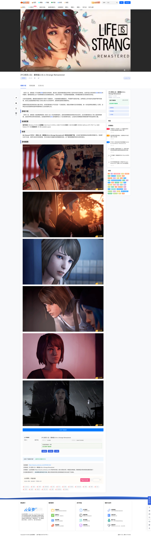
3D (111, 173)
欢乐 (109, 186)
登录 (121, 2)
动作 (123, 175)
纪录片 (33, 7)
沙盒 (116, 186)
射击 (109, 182)
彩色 (121, 182)
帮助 (41, 2)
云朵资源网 (32, 534)
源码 (66, 7)
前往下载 (128, 78)
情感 (100, 93)
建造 (112, 182)
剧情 (41, 93)
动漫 (114, 178)
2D (108, 173)
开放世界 (117, 182)
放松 (121, 184)
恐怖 (125, 182)
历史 (121, 178)
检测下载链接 (63, 430)
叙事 (97, 93)
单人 (118, 178)
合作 (109, 180)
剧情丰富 (119, 175)
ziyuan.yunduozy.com (36, 514)
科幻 (125, 189)
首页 (34, 2)
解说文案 (42, 7)
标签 (67, 2)
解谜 (120, 193)
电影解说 (113, 189)
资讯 (60, 2)
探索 (118, 184)
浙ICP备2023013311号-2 (42, 534)
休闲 (122, 173)
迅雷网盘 (44, 451)
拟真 (114, 184)
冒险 (51, 116)
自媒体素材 (51, 7)
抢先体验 (110, 184)
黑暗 (123, 193)
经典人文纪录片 (124, 191)
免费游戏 (23, 78)
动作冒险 (110, 178)
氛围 (112, 186)
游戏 (23, 7)
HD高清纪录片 (117, 173)
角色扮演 (110, 193)
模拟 (125, 184)
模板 (72, 7)
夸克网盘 (50, 451)
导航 (47, 2)
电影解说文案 (120, 189)
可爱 (125, 178)
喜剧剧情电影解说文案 (116, 180)
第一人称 (110, 191)
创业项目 (113, 175)
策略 (114, 191)
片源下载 (120, 186)
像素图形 (127, 173)
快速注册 (127, 2)
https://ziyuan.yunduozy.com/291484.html (40, 465)
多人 (123, 180)
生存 (109, 189)
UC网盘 (56, 451)
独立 (125, 186)
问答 (54, 2)
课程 (78, 7)
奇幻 (127, 180)
